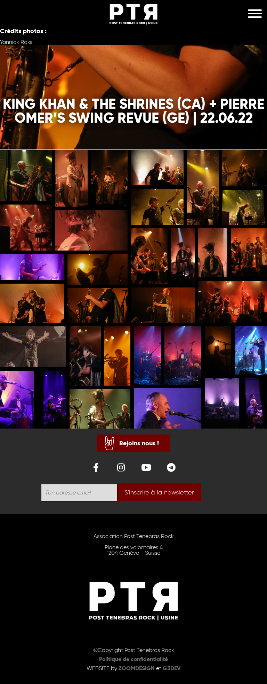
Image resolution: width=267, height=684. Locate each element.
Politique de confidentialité (133, 659)
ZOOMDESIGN (137, 668)
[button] (26, 175)
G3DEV (172, 668)
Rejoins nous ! (139, 443)
